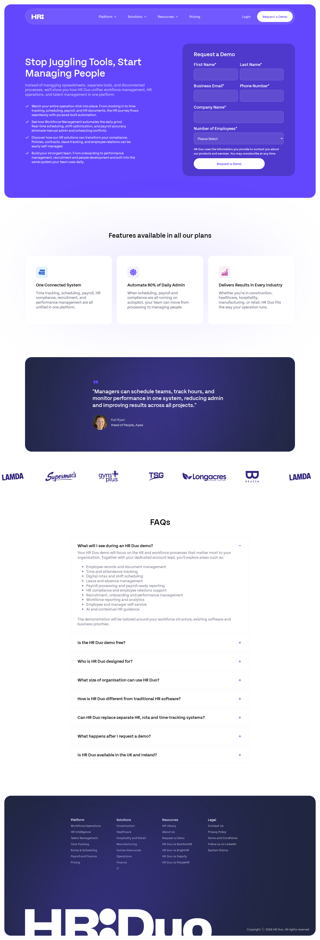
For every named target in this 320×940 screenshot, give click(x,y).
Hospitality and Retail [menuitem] (131, 838)
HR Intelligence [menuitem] (81, 832)
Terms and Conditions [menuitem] (222, 838)
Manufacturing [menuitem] (126, 844)
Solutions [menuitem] (135, 16)
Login (246, 16)
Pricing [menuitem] (194, 16)
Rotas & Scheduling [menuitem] (84, 850)
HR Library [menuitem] (169, 825)
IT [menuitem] (117, 868)
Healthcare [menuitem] (123, 832)
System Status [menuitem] (218, 850)
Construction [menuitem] (125, 825)
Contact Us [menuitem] (216, 825)
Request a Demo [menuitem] (173, 838)
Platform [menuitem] (105, 16)
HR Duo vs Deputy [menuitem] (174, 856)
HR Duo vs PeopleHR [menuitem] (176, 862)
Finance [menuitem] (121, 862)
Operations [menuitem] (124, 856)
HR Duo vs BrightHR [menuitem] (175, 850)
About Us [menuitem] (168, 832)
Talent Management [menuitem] (84, 838)
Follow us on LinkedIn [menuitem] (222, 844)
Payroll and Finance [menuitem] (84, 856)
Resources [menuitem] (166, 16)
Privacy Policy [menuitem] (217, 832)
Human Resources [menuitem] (128, 850)
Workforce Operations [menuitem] (86, 825)
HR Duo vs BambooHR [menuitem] (177, 844)
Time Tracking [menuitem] (80, 844)
